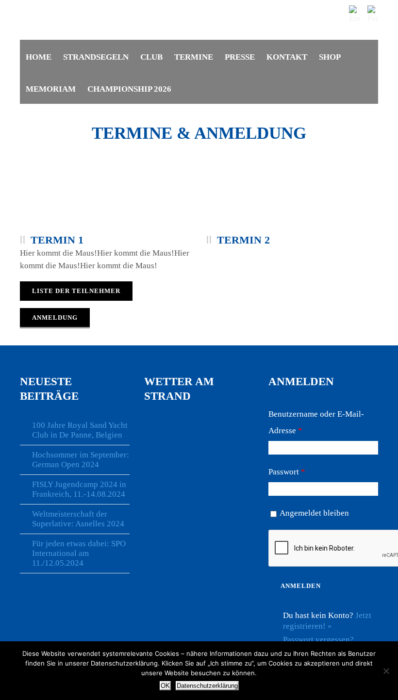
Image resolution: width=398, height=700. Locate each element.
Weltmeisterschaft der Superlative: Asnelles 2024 (78, 518)
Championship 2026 (129, 89)
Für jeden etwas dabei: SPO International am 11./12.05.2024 (79, 553)
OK (165, 685)
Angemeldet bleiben (314, 513)
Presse (240, 57)
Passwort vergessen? (318, 639)
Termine (193, 57)
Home (38, 57)
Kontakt (286, 57)
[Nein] (386, 671)
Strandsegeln (96, 57)
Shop (330, 57)
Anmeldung (55, 317)
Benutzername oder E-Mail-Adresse (316, 422)
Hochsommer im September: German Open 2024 (80, 459)
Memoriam (51, 89)
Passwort (286, 471)
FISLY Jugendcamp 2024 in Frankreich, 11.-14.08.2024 (79, 489)
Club (151, 57)
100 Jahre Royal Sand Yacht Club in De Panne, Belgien (80, 430)
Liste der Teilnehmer (76, 290)
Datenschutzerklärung (207, 685)
